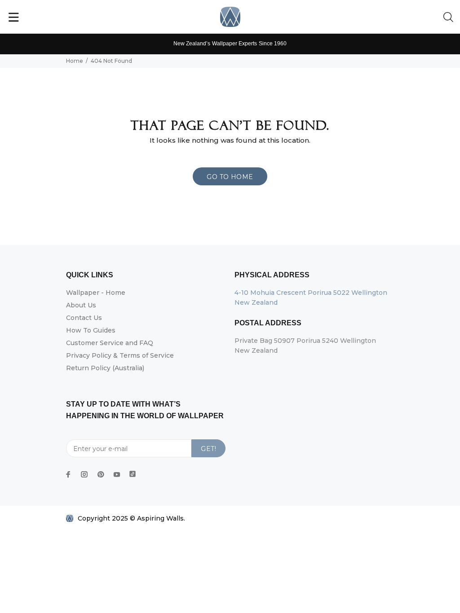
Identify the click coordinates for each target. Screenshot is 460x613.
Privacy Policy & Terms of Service (120, 355)
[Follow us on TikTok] (132, 472)
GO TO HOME (230, 177)
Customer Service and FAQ (109, 343)
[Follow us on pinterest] (100, 474)
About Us (81, 305)
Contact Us (84, 318)
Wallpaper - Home (95, 293)
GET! (208, 449)
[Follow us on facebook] (68, 474)
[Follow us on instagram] (84, 474)
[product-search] (450, 17)
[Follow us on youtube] (117, 474)
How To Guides (90, 330)
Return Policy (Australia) (105, 368)
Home (74, 60)
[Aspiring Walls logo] (230, 17)
